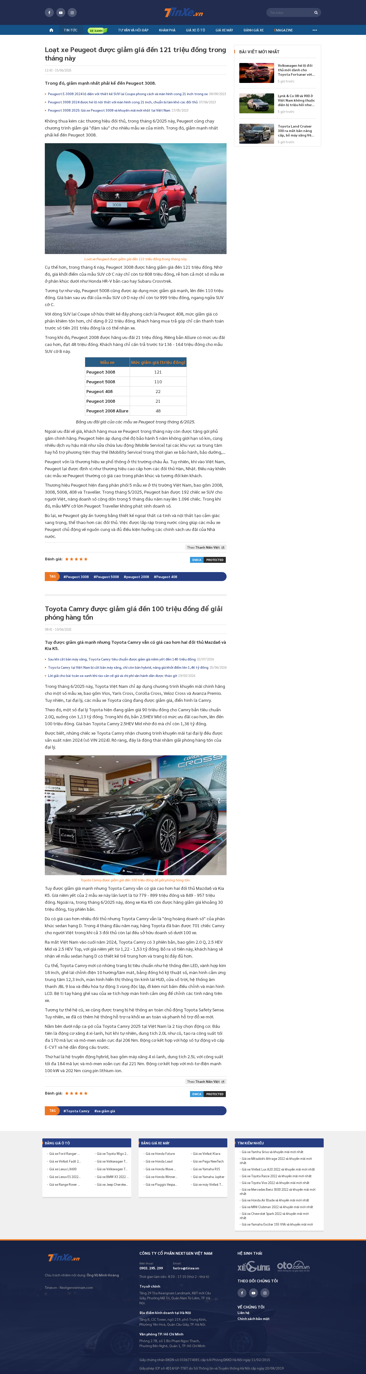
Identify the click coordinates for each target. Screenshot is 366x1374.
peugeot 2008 (137, 576)
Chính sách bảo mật (254, 1318)
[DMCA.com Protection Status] (208, 559)
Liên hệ (243, 1312)
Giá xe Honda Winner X (162, 1177)
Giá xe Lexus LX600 (62, 1169)
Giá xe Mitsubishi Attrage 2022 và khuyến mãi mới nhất (276, 1161)
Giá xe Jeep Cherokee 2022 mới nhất (113, 1184)
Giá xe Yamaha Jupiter (209, 1177)
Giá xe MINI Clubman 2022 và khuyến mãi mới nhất (277, 1207)
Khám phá (167, 30)
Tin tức (70, 30)
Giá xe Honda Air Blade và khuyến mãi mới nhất (275, 1200)
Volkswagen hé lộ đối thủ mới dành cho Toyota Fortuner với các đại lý (295, 69)
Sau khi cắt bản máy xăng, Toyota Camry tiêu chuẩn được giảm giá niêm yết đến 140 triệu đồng (131, 659)
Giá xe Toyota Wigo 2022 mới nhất (113, 1153)
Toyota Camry (77, 1111)
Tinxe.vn (67, 1257)
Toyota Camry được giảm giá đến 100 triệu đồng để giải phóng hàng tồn (135, 880)
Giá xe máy (224, 30)
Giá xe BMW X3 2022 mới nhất (113, 1177)
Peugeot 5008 (107, 576)
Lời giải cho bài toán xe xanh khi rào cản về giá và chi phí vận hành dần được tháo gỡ (121, 675)
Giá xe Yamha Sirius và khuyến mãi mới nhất (273, 1152)
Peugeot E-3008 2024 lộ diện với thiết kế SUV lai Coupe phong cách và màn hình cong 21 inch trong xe (137, 93)
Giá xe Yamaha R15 (206, 1169)
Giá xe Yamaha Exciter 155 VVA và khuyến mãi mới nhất (276, 1226)
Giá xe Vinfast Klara (206, 1153)
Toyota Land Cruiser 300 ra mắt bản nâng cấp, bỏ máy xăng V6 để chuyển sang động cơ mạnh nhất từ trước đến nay (296, 130)
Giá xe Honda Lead (159, 1161)
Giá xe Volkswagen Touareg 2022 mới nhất (113, 1169)
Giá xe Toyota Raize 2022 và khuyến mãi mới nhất (277, 1176)
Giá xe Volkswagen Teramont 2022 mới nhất (113, 1161)
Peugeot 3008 (77, 576)
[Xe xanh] (97, 30)
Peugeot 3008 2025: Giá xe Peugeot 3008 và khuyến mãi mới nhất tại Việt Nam (118, 110)
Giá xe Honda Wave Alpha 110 (162, 1169)
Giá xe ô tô (195, 30)
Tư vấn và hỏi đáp (133, 30)
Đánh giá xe (254, 30)
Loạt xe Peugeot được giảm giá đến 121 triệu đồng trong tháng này (135, 259)
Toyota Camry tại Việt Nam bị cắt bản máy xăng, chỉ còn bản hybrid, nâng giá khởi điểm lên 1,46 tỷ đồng (137, 667)
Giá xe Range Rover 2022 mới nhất (65, 1184)
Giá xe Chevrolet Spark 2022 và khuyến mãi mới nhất (274, 1216)
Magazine (283, 30)
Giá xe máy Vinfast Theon (209, 1184)
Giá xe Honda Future (160, 1153)
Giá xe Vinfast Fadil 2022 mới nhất (65, 1161)
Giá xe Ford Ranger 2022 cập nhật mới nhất (65, 1153)
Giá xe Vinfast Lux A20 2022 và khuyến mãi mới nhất (278, 1169)
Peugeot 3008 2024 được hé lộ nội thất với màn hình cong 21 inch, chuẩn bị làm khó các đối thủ (132, 102)
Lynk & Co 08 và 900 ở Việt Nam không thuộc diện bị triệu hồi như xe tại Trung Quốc (296, 100)
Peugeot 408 (166, 576)
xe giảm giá (106, 1111)
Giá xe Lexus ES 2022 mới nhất (65, 1177)
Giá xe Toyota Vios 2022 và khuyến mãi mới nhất (275, 1183)
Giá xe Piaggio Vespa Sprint (162, 1184)
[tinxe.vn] (183, 12)
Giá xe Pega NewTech (208, 1161)
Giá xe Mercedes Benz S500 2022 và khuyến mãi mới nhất (277, 1191)
